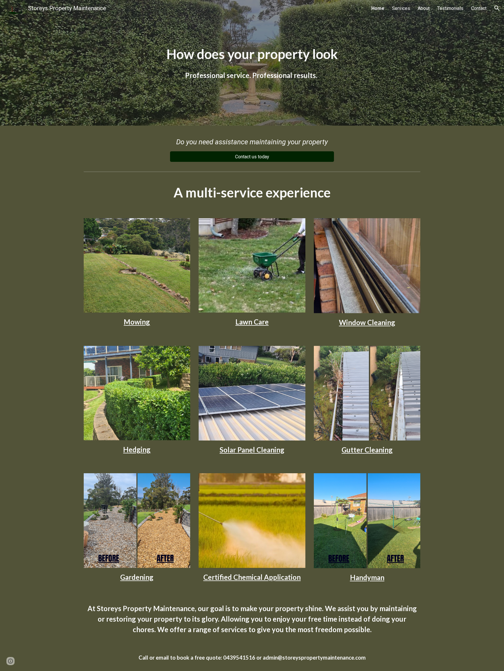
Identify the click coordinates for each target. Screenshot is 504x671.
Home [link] (377, 8)
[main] (252, 63)
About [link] (424, 8)
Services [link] (401, 8)
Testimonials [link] (450, 8)
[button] (497, 8)
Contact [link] (479, 8)
